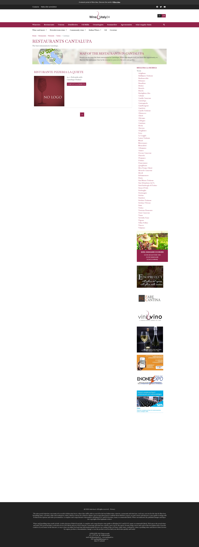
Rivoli (140, 173)
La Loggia (142, 135)
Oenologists (98, 25)
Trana (140, 215)
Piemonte (51, 36)
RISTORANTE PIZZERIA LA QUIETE (58, 72)
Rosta (140, 178)
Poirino (141, 160)
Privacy (112, 509)
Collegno (141, 121)
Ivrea (140, 133)
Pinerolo (141, 155)
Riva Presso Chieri (145, 168)
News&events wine (58, 30)
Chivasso (141, 118)
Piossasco (142, 158)
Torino (58, 36)
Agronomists (126, 25)
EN (163, 16)
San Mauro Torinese (146, 180)
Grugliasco (142, 130)
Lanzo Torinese (144, 138)
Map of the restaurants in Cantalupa (112, 53)
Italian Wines (94, 30)
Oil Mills (85, 25)
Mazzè (140, 140)
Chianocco (142, 113)
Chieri (140, 116)
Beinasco (141, 81)
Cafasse (141, 96)
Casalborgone (143, 106)
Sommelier (112, 25)
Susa (140, 205)
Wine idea (116, 2)
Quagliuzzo (142, 165)
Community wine (77, 30)
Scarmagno (142, 193)
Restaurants (49, 25)
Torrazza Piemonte (145, 210)
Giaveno (141, 128)
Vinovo (141, 225)
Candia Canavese (144, 98)
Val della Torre (143, 218)
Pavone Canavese (144, 153)
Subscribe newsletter (49, 7)
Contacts (35, 7)
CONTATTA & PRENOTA (76, 84)
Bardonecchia (143, 78)
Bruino (141, 86)
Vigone (141, 220)
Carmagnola (143, 103)
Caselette (141, 108)
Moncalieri (142, 145)
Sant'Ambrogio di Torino (147, 185)
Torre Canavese (144, 213)
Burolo (141, 91)
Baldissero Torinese (145, 76)
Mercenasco (142, 143)
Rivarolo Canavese (145, 170)
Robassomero (143, 175)
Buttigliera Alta (144, 93)
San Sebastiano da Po (146, 183)
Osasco (141, 150)
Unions (61, 25)
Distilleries (73, 25)
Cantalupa (142, 101)
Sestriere (141, 198)
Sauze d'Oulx (143, 188)
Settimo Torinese (144, 200)
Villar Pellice (143, 223)
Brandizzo (142, 83)
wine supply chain (143, 25)
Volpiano (141, 228)
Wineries (36, 25)
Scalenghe (142, 190)
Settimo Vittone (144, 203)
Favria (140, 125)
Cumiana (141, 123)
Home (34, 36)
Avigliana (142, 73)
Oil (105, 30)
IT (159, 16)
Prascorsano (142, 163)
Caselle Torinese (144, 111)
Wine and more (39, 30)
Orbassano (142, 148)
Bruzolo (141, 88)
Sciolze (141, 195)
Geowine (113, 30)
